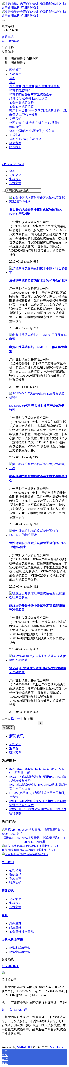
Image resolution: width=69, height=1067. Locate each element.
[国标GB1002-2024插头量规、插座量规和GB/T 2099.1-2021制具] (34, 833)
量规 (5, 915)
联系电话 (8, 37)
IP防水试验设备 (19, 948)
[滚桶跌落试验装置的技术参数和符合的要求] (38, 272)
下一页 (18, 718)
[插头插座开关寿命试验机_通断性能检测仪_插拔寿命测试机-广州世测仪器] (34, 10)
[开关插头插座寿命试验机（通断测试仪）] (31, 846)
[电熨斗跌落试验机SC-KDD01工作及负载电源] (38, 339)
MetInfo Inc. (57, 1047)
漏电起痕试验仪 (37, 854)
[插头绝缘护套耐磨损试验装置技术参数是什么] (38, 468)
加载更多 (8, 727)
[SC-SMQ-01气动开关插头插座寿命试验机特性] (38, 397)
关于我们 (8, 862)
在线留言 (15, 878)
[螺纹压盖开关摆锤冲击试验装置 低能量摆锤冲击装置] (38, 597)
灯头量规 (15, 923)
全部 (12, 78)
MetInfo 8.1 (24, 1047)
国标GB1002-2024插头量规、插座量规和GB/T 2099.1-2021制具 (34, 840)
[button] (8, 164)
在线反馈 (15, 874)
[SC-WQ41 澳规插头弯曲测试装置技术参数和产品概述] (38, 660)
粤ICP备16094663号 (15, 1009)
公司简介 (15, 870)
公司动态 (15, 175)
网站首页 (15, 70)
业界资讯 (15, 179)
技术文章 (15, 183)
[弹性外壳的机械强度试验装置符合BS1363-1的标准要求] (38, 534)
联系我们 (15, 882)
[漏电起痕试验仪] (14, 854)
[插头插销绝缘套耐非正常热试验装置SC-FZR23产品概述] (38, 201)
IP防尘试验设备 (19, 952)
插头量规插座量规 (21, 931)
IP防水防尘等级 (12, 939)
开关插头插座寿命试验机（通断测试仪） (29, 850)
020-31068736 (10, 40)
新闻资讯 (8, 890)
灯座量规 (15, 927)
